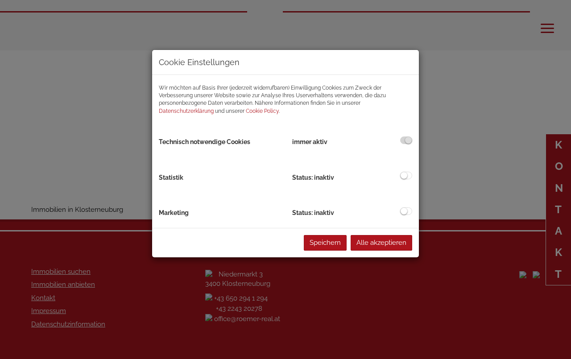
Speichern (325, 243)
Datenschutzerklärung (186, 111)
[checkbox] (406, 140)
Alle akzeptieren (381, 243)
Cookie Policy (262, 111)
